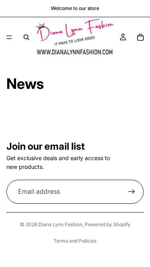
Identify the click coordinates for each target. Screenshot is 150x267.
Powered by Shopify (107, 224)
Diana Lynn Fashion (60, 224)
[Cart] (140, 37)
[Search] (26, 37)
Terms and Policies (75, 241)
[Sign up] (131, 191)
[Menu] (9, 37)
